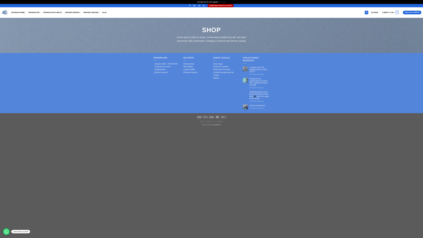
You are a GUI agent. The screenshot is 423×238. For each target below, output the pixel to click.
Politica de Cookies (220, 67)
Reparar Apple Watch (52, 12)
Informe (216, 78)
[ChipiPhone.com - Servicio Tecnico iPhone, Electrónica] (5, 12)
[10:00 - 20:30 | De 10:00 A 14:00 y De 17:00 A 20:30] (199, 5)
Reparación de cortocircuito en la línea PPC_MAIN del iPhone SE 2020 (259, 82)
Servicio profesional (257, 105)
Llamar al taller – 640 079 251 (166, 64)
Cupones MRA (189, 69)
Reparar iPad (34, 12)
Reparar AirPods (72, 12)
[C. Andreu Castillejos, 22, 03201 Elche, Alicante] (190, 5)
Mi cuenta (219, 121)
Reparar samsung (91, 12)
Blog (104, 12)
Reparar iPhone (18, 12)
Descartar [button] (222, 2)
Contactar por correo (162, 67)
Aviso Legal (217, 64)
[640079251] (204, 5)
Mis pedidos (188, 67)
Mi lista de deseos (190, 72)
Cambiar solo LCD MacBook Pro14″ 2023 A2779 (258, 69)
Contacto (209, 121)
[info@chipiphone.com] (194, 5)
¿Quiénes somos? (161, 72)
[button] (6, 231)
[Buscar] (366, 12)
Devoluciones (188, 64)
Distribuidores (159, 69)
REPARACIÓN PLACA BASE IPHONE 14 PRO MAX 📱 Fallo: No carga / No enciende (259, 95)
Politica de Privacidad (221, 69)
